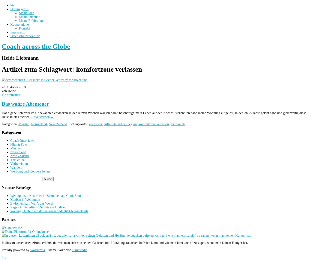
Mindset (23, 124)
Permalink (178, 124)
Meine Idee (26, 13)
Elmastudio (79, 250)
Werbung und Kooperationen (30, 171)
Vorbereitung (19, 163)
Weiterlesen (44, 117)
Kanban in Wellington (25, 199)
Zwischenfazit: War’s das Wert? (31, 203)
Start (13, 5)
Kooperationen (20, 24)
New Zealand (58, 124)
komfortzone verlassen (153, 124)
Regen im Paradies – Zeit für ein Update (37, 207)
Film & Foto (18, 144)
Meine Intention (29, 17)
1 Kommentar (11, 95)
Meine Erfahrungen (32, 20)
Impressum (17, 32)
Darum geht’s (19, 9)
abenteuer (95, 124)
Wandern (16, 167)
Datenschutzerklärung (25, 36)
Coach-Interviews (22, 140)
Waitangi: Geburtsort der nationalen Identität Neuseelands (49, 211)
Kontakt (24, 28)
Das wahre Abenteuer (25, 104)
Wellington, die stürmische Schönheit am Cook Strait (46, 196)
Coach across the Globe (36, 46)
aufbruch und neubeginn (120, 124)
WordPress (37, 250)
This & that (18, 160)
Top (4, 257)
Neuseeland (39, 124)
